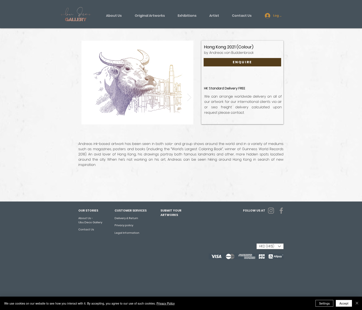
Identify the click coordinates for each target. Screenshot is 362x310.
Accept (343, 303)
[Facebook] (281, 211)
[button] (270, 246)
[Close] (356, 303)
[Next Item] (189, 97)
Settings (324, 303)
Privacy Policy (165, 303)
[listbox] (270, 246)
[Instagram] (271, 211)
